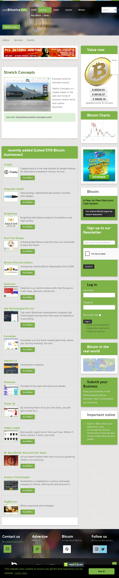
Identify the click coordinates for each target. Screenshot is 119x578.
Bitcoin (81, 10)
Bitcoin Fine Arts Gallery (18, 262)
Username (88, 290)
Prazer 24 (9, 403)
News (46, 15)
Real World (36, 15)
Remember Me (90, 315)
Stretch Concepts (19, 72)
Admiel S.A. (11, 360)
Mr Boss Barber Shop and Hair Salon (25, 452)
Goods (56, 10)
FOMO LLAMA (12, 428)
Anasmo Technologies (17, 477)
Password (88, 302)
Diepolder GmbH (14, 189)
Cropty (8, 164)
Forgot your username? (98, 328)
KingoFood (10, 213)
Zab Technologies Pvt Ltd (19, 308)
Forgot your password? (97, 325)
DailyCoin (9, 284)
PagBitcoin (10, 501)
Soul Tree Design (14, 238)
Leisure (68, 10)
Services (43, 10)
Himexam (9, 382)
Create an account (95, 331)
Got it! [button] (101, 571)
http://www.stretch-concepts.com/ (34, 117)
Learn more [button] (21, 573)
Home (33, 10)
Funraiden (10, 336)
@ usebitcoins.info (12, 541)
